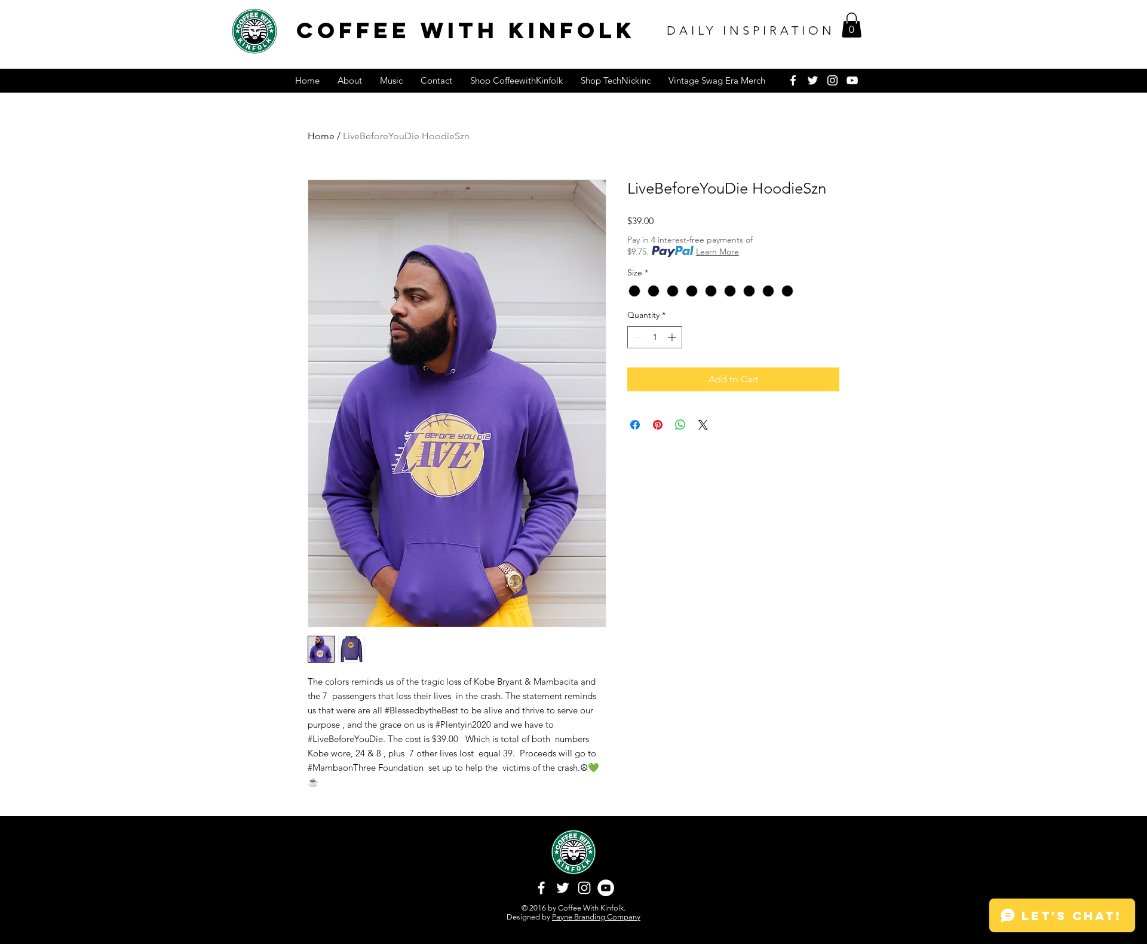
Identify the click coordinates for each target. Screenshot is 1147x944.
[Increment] (672, 337)
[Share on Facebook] (635, 425)
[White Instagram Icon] (832, 80)
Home (321, 136)
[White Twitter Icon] (813, 80)
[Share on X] (703, 425)
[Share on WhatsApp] (680, 425)
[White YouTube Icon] (852, 80)
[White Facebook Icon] (793, 80)
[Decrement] (636, 337)
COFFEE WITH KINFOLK (466, 30)
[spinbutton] (654, 337)
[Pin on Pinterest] (658, 425)
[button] (851, 25)
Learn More (717, 251)
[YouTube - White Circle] (605, 887)
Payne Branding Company (596, 916)
